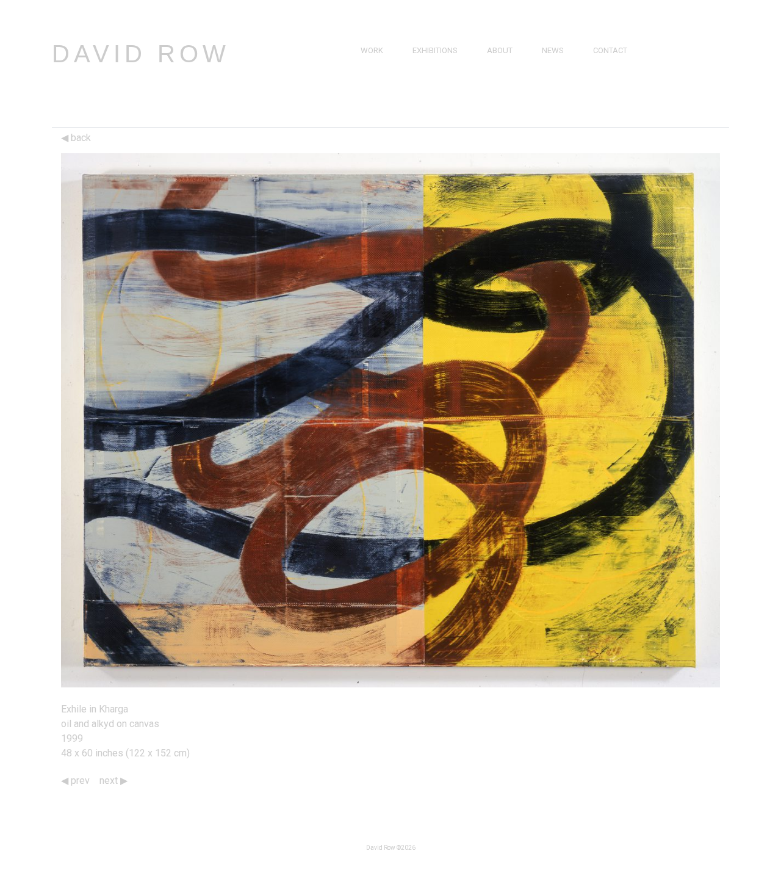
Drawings (381, 78)
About (500, 50)
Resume (502, 78)
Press (553, 64)
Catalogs (561, 92)
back (79, 137)
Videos (555, 78)
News (553, 50)
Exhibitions (435, 50)
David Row (141, 53)
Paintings (380, 64)
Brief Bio (504, 64)
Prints (373, 92)
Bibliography (513, 92)
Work (372, 50)
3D (365, 106)
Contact (610, 50)
